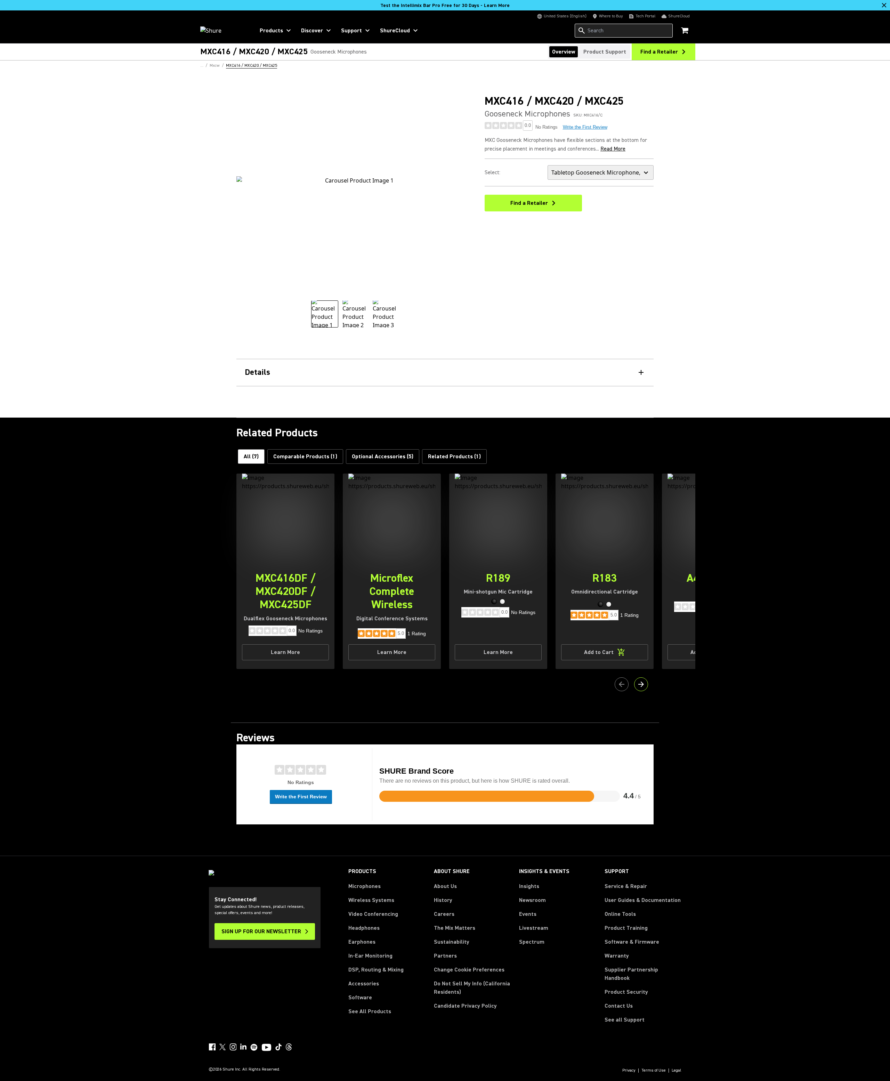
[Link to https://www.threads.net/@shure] (288, 1046)
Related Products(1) (454, 456)
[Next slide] (641, 684)
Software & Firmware (632, 941)
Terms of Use (653, 1070)
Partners (445, 955)
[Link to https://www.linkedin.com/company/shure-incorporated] (243, 1046)
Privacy (629, 1070)
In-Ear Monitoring (370, 955)
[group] (324, 314)
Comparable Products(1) (305, 456)
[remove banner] (884, 5)
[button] (494, 601)
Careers (444, 914)
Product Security (626, 992)
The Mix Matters (454, 928)
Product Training (626, 928)
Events (527, 914)
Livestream (533, 928)
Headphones (364, 928)
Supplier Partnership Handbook (642, 974)
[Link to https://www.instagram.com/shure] (232, 1046)
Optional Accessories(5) (382, 456)
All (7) (251, 456)
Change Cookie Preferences (469, 969)
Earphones (361, 941)
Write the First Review (585, 127)
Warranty (617, 955)
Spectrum (531, 941)
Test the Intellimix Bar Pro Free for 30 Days (445, 5)
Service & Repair (626, 886)
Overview (563, 51)
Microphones (364, 886)
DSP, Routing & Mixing (376, 969)
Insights (529, 886)
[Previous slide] (622, 684)
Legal (676, 1070)
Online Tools (620, 914)
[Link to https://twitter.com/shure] (222, 1046)
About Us (445, 886)
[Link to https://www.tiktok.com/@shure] (278, 1046)
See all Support (625, 1019)
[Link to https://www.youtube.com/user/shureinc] (266, 1047)
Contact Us (619, 1005)
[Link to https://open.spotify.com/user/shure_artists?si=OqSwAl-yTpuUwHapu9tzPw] (254, 1047)
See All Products (369, 1011)
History (443, 900)
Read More (612, 148)
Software (360, 997)
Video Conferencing (373, 914)
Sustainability (451, 941)
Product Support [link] (604, 51)
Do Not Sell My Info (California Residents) (472, 987)
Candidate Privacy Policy (465, 1005)
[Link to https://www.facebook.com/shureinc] (212, 1046)
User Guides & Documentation (643, 900)
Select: (492, 172)
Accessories (363, 983)
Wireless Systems (371, 900)
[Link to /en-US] (223, 30)
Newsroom (532, 900)
